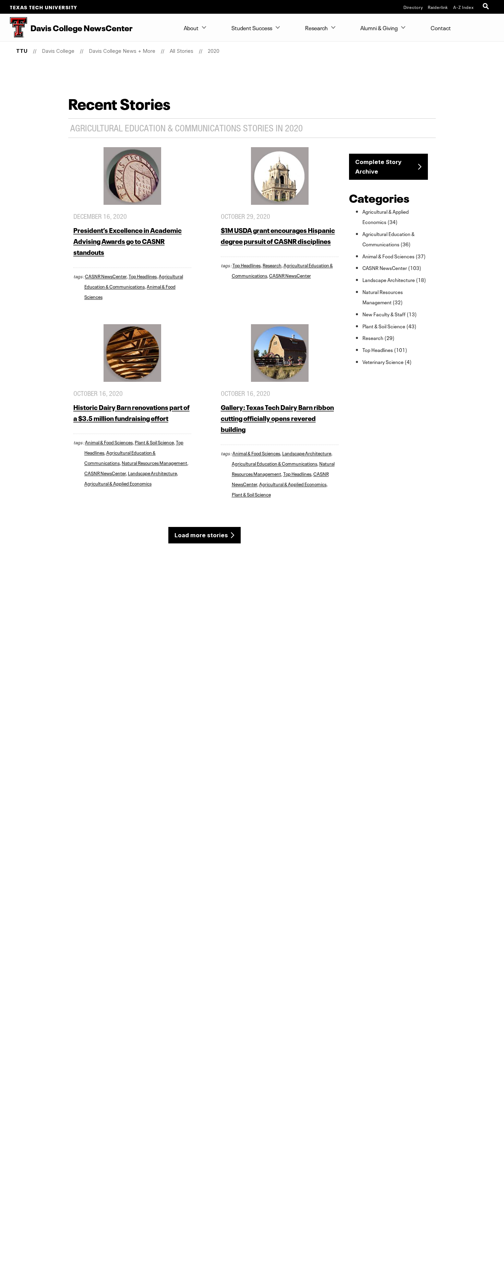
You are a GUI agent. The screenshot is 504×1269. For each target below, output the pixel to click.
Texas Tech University (43, 6)
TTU (21, 51)
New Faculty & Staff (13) (389, 314)
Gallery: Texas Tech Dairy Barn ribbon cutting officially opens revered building (277, 418)
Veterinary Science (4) (387, 361)
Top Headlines (143, 275)
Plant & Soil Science (154, 441)
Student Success (251, 27)
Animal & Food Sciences (109, 441)
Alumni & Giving (379, 27)
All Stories (181, 51)
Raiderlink (438, 7)
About (191, 27)
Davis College (58, 51)
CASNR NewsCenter (106, 275)
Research (316, 27)
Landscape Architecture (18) (394, 279)
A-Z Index (463, 7)
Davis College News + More (122, 51)
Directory (413, 7)
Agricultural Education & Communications (274, 463)
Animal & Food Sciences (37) (394, 256)
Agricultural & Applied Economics (118, 483)
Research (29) (378, 337)
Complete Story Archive (378, 166)
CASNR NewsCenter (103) (391, 267)
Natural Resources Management (154, 462)
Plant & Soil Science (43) (389, 326)
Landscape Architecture (152, 472)
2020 (213, 51)
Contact (441, 27)
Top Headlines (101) (384, 349)
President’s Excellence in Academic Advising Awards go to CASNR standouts (127, 241)
